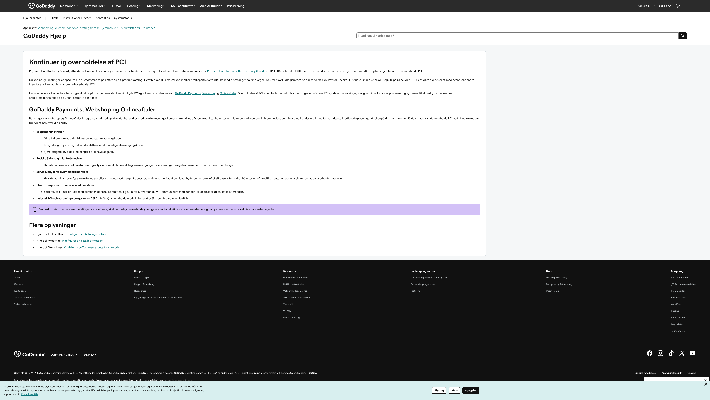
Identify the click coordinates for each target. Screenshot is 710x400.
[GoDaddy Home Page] (29, 354)
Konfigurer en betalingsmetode (87, 233)
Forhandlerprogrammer (423, 284)
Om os (17, 277)
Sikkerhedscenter (23, 304)
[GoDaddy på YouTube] (692, 355)
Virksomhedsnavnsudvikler (297, 297)
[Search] (683, 35)
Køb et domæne (679, 277)
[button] (705, 380)
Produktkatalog (291, 317)
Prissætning (235, 6)
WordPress (676, 304)
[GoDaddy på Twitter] (682, 355)
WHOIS (287, 311)
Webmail (288, 304)
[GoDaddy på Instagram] (660, 355)
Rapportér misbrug (144, 284)
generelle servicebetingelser (178, 380)
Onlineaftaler (228, 93)
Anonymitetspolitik (672, 373)
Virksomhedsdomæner (295, 291)
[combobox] (517, 35)
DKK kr (89, 354)
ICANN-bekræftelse (293, 284)
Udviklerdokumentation (295, 277)
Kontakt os (102, 17)
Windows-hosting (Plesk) (82, 27)
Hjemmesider (678, 291)
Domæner (148, 27)
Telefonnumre (678, 331)
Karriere (18, 284)
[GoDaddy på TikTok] (671, 355)
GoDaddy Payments (188, 93)
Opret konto (552, 291)
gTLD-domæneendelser (683, 284)
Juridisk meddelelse (24, 297)
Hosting (675, 311)
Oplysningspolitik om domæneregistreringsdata (159, 297)
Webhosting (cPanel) (51, 27)
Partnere (415, 291)
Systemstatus (123, 17)
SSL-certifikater (183, 6)
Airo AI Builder (211, 6)
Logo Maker (677, 324)
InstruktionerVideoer (77, 17)
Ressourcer (140, 291)
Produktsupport (142, 277)
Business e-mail (679, 297)
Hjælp (54, 17)
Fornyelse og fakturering (559, 284)
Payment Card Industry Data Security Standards (238, 70)
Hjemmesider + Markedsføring (120, 27)
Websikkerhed (678, 317)
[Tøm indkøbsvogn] (678, 6)
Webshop (208, 93)
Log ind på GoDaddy (556, 277)
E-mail (117, 6)
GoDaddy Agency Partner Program (429, 277)
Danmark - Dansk (62, 354)
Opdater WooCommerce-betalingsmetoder (92, 247)
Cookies (691, 373)
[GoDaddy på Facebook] (649, 355)
